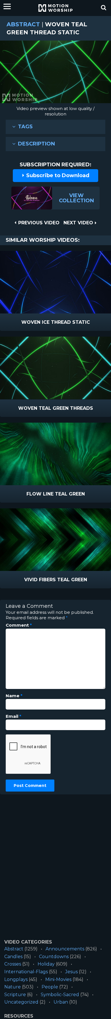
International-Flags (26, 971)
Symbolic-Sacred (60, 994)
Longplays (16, 979)
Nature (12, 987)
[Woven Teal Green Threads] (55, 368)
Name (14, 695)
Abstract (23, 24)
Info (31, 322)
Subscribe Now (70, 322)
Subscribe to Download (57, 175)
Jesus (71, 971)
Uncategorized (21, 1002)
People (50, 987)
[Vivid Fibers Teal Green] (55, 539)
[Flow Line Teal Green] (55, 454)
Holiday (46, 964)
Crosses (12, 964)
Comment (19, 625)
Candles (13, 956)
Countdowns (54, 956)
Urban (61, 1002)
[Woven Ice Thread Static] (55, 282)
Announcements (65, 949)
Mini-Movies (58, 979)
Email (13, 716)
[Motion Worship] (55, 8)
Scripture (15, 994)
